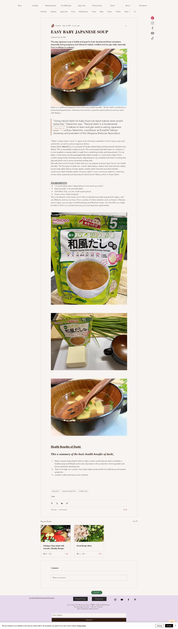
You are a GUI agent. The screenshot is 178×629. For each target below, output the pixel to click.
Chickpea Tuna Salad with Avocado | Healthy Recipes (53, 547)
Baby (101, 12)
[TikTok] (152, 38)
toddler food (83, 491)
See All (135, 521)
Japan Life (63, 12)
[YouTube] (152, 33)
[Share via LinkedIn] (62, 503)
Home (110, 12)
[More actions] (126, 25)
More (126, 12)
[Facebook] (152, 28)
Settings (159, 626)
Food (73, 12)
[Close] (175, 625)
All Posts (43, 12)
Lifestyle (53, 12)
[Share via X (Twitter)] (57, 503)
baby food (55, 491)
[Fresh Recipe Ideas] (89, 533)
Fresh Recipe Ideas (84, 545)
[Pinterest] (152, 18)
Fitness (118, 12)
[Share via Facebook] (52, 503)
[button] (135, 11)
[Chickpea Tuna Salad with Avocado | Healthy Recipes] (55, 533)
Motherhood (83, 12)
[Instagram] (152, 23)
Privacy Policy (81, 626)
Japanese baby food (69, 491)
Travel (94, 12)
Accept (169, 626)
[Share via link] (67, 503)
